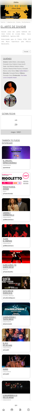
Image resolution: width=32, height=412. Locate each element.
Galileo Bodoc (23, 71)
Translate (26, 51)
